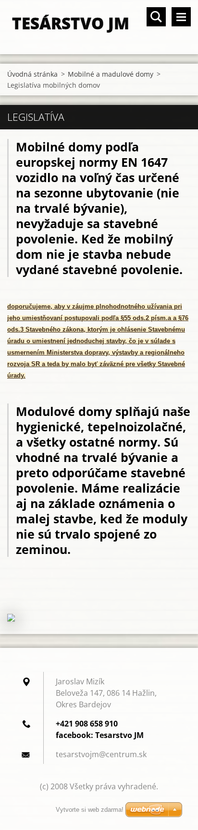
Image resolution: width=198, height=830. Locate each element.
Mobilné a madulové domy (110, 74)
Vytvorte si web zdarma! (90, 809)
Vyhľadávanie (156, 16)
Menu (181, 16)
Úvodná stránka (32, 74)
